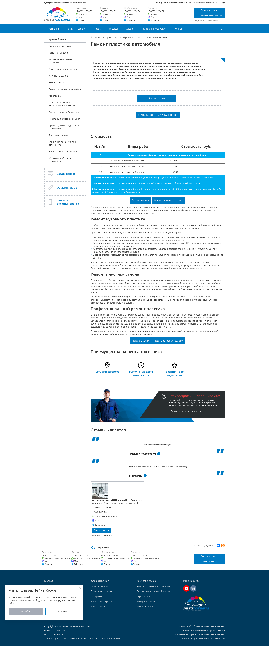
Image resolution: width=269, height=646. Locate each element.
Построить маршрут (103, 535)
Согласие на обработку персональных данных (200, 634)
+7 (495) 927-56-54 (132, 11)
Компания (54, 28)
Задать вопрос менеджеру (169, 340)
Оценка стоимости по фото (209, 15)
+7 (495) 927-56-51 (108, 11)
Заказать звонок (101, 530)
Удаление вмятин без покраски (60, 61)
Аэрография (55, 95)
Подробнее (26, 611)
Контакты (180, 28)
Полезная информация (154, 28)
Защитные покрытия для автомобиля (62, 143)
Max (80, 17)
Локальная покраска (60, 45)
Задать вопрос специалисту (186, 411)
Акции (129, 28)
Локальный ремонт (101, 586)
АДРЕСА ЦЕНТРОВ (167, 114)
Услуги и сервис (76, 28)
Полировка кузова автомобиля (65, 89)
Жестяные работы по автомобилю (60, 160)
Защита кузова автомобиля (63, 151)
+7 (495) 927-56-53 (84, 11)
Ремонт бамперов (58, 52)
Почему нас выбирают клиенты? (171, 2)
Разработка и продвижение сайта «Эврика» (201, 638)
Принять (62, 611)
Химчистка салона (58, 75)
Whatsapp (82, 14)
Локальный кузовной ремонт (64, 118)
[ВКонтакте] (218, 545)
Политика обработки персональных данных (201, 626)
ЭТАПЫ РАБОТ (145, 114)
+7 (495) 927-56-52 (156, 11)
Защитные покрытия (102, 601)
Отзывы (113, 28)
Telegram (82, 20)
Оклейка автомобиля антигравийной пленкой (62, 104)
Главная (48, 580)
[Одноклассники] (223, 545)
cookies (38, 597)
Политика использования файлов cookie (203, 630)
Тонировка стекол (58, 135)
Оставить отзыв (209, 561)
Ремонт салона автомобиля (63, 69)
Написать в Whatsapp (106, 516)
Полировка (96, 596)
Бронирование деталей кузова (153, 591)
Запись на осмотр (209, 10)
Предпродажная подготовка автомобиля (64, 127)
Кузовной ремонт (58, 39)
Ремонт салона (145, 606)
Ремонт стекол (56, 82)
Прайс (97, 28)
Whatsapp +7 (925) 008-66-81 (146, 558)
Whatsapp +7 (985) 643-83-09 (57, 558)
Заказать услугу (157, 98)
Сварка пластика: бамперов (64, 112)
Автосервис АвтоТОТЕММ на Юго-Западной (117, 500)
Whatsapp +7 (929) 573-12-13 (87, 558)
